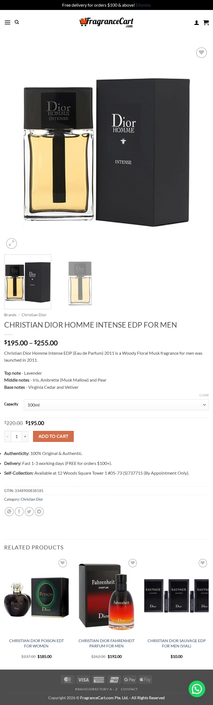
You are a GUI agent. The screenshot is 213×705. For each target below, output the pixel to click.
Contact (129, 689)
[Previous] (15, 148)
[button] (7, 22)
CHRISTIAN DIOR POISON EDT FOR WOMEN (36, 643)
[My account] (196, 22)
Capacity (11, 404)
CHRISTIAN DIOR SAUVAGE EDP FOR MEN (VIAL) (177, 643)
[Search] (17, 22)
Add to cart (54, 436)
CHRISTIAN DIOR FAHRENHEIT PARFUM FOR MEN (106, 643)
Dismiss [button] (143, 4)
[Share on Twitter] (29, 511)
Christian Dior (34, 315)
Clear (204, 395)
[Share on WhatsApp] (9, 511)
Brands (10, 315)
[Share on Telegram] (39, 511)
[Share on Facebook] (19, 511)
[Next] (198, 148)
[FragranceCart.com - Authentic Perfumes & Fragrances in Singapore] (106, 22)
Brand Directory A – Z (96, 689)
